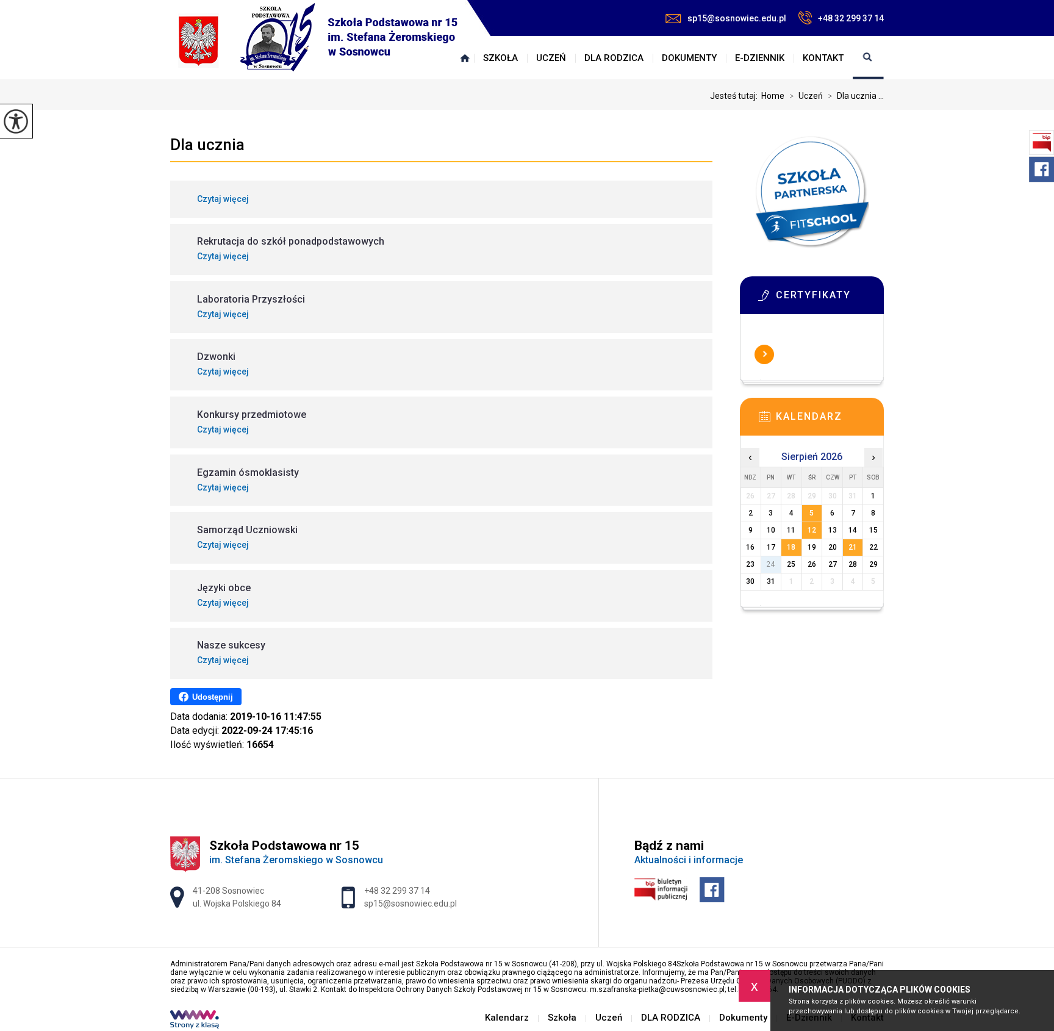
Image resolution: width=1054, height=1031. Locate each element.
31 (771, 581)
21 (852, 547)
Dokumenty (689, 57)
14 (852, 530)
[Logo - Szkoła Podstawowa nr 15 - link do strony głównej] (318, 38)
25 (791, 564)
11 (791, 530)
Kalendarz (465, 58)
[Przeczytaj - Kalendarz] (830, 420)
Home (772, 96)
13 (832, 530)
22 (873, 547)
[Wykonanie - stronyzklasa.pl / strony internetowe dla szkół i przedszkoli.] (194, 1020)
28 (852, 564)
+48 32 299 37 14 (851, 18)
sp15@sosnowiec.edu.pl (736, 18)
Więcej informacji (764, 354)
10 (771, 530)
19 (812, 547)
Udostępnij (212, 697)
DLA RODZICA (614, 57)
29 (873, 564)
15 (873, 530)
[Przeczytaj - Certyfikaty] (830, 299)
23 (750, 564)
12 (812, 530)
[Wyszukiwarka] (868, 58)
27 (832, 564)
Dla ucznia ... (856, 96)
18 (791, 547)
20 (832, 547)
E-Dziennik (759, 57)
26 (812, 564)
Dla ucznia (207, 144)
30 (750, 581)
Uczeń (551, 57)
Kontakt (823, 57)
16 (750, 547)
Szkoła (500, 57)
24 (771, 564)
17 (771, 547)
